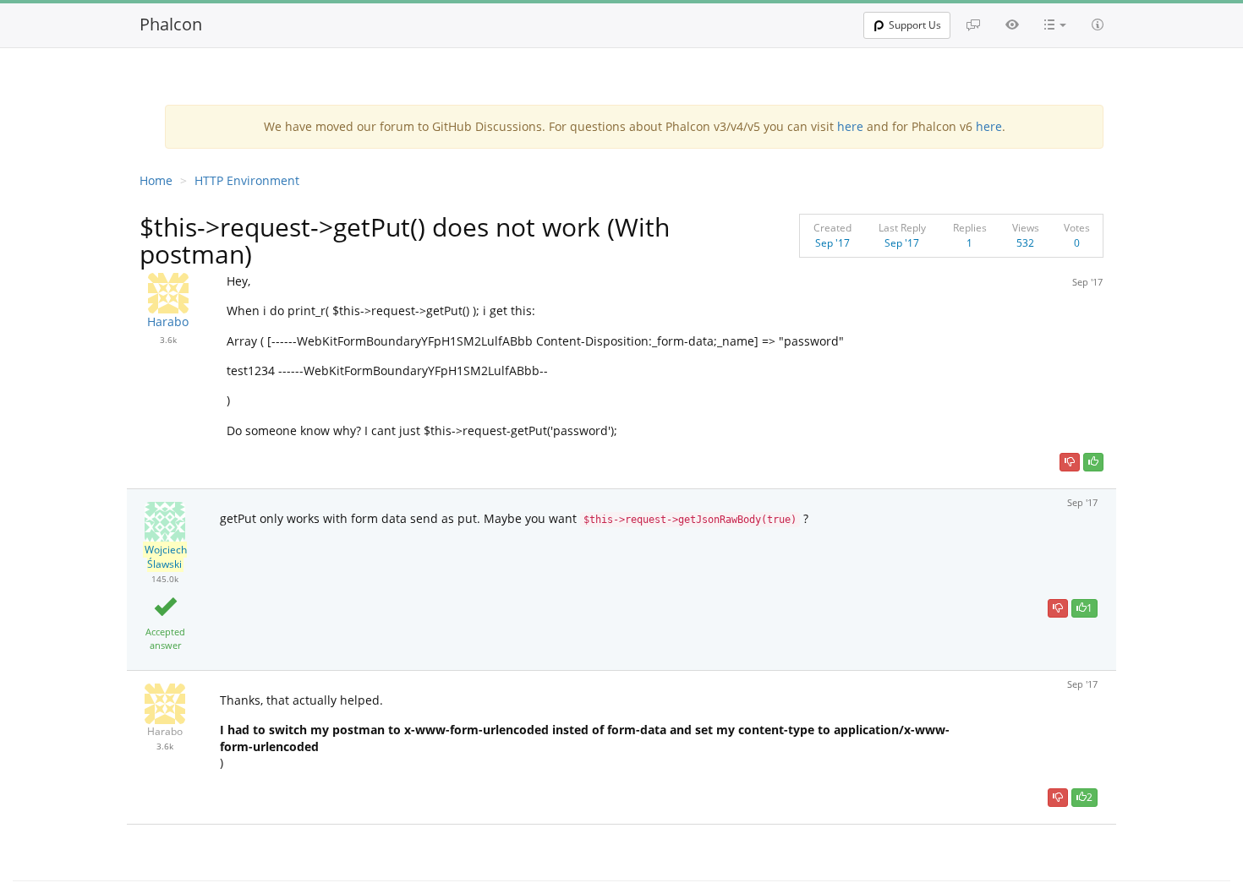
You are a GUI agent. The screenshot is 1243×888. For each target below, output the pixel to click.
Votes (1077, 228)
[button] (1055, 24)
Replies (970, 228)
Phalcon (171, 24)
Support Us (915, 25)
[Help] (1097, 24)
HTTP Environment (246, 180)
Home (156, 180)
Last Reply (902, 228)
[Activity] (1012, 24)
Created (832, 228)
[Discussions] (973, 24)
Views (1025, 228)
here (850, 126)
